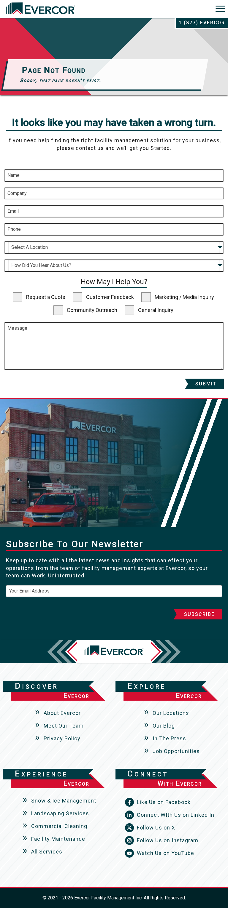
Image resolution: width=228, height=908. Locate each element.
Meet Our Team (64, 726)
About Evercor (62, 713)
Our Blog (164, 726)
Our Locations (171, 713)
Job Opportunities (176, 751)
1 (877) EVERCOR (202, 22)
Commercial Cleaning (59, 826)
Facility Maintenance (58, 839)
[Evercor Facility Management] (40, 9)
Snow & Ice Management (63, 800)
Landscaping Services (60, 813)
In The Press (169, 738)
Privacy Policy (62, 738)
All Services (46, 851)
